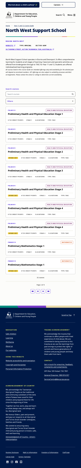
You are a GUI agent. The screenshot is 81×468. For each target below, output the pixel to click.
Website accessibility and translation (20, 361)
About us (9, 346)
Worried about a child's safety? (21, 5)
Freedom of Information (49, 452)
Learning (9, 338)
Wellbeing (10, 342)
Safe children (11, 334)
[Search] (72, 94)
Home (8, 26)
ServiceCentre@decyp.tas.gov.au (56, 379)
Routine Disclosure (12, 452)
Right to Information (30, 452)
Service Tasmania (24, 457)
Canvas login (10, 457)
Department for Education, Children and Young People (26, 15)
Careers (57, 5)
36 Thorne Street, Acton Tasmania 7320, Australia (29, 49)
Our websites (11, 350)
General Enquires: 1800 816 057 (56, 375)
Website (10, 45)
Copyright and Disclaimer (16, 365)
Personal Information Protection (18, 369)
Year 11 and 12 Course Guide (24, 26)
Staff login (66, 452)
